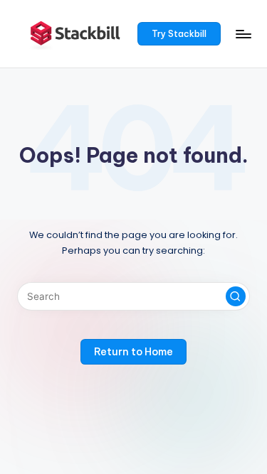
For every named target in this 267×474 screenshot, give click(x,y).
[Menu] (243, 34)
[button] (179, 34)
